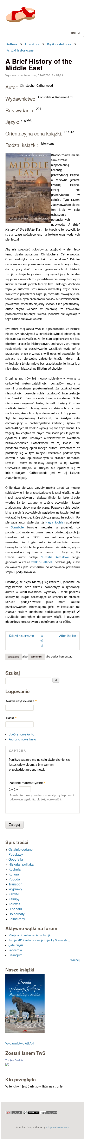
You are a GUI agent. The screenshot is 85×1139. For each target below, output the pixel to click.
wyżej (41, 641)
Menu (75, 32)
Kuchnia (14, 869)
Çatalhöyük (15, 945)
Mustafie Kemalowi (55, 557)
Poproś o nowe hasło (22, 739)
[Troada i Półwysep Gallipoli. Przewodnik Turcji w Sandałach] (25, 1032)
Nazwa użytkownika (21, 701)
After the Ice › (68, 636)
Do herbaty (16, 913)
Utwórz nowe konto (21, 734)
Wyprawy (15, 889)
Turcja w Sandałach (15, 1060)
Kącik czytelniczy (59, 44)
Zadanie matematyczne (27, 783)
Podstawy (15, 854)
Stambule (17, 527)
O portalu (15, 909)
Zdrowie (14, 904)
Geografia (15, 859)
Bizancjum (15, 955)
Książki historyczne (19, 50)
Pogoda (14, 879)
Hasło (11, 718)
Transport (15, 884)
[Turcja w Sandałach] (7, 1065)
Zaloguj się (13, 657)
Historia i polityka (21, 864)
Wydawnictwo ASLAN (19, 1043)
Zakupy (13, 899)
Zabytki (13, 894)
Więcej (75, 960)
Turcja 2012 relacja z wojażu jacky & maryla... (39, 940)
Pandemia (15, 950)
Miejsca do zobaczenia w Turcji (29, 935)
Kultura (11, 44)
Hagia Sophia (54, 522)
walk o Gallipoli (42, 562)
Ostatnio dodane (20, 849)
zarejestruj (36, 657)
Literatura (32, 44)
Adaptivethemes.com (57, 1127)
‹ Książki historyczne (20, 636)
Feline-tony (16, 918)
